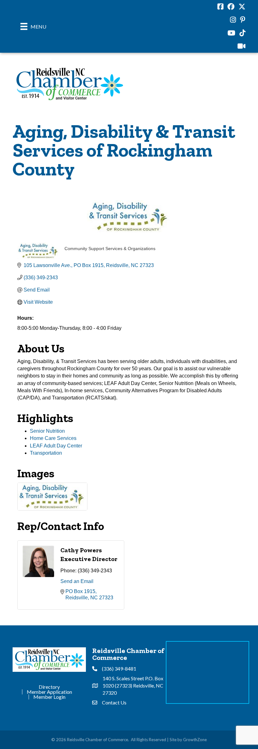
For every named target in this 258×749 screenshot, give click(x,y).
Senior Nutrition (47, 431)
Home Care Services (53, 438)
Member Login (49, 696)
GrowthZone (195, 739)
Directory (49, 686)
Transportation (46, 453)
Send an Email (76, 581)
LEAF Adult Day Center (56, 445)
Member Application (49, 691)
